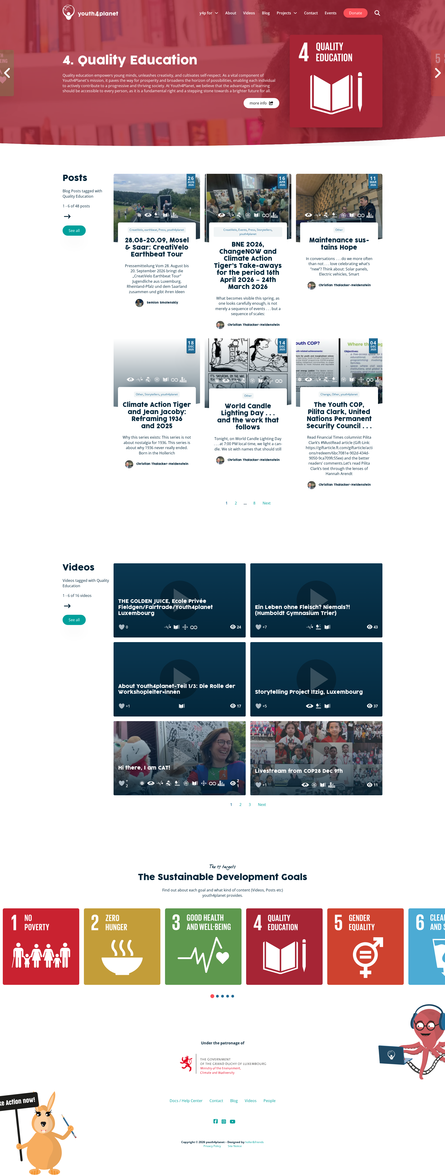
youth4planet (175, 230)
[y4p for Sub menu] (216, 13)
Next (67, 216)
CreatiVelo (136, 230)
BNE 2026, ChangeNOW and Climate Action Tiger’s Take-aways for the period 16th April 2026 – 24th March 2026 (248, 266)
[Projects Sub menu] (295, 13)
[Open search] (377, 13)
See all (74, 230)
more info (258, 103)
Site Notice (235, 1146)
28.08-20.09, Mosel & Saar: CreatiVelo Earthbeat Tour (157, 248)
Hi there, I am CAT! (144, 768)
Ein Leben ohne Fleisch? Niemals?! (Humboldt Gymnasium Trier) (302, 610)
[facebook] (215, 1121)
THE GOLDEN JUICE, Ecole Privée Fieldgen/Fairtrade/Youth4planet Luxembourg (165, 607)
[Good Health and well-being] (230, 215)
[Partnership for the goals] (248, 215)
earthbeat (150, 230)
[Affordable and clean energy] (139, 215)
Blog (266, 13)
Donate (355, 13)
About (230, 13)
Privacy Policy (212, 1146)
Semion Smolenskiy (162, 302)
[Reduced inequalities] (270, 380)
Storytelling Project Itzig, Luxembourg (309, 692)
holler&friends (254, 1142)
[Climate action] (148, 215)
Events (331, 13)
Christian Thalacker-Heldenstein (254, 325)
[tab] (212, 996)
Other (339, 230)
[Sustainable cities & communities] (174, 215)
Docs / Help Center (186, 1100)
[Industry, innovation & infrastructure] (239, 215)
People (270, 1100)
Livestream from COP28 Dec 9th (299, 771)
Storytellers (264, 230)
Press (162, 230)
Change (326, 394)
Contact (311, 13)
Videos (249, 13)
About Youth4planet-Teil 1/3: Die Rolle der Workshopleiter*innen (176, 689)
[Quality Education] (165, 215)
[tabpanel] (95, 946)
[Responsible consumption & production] (265, 215)
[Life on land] (157, 215)
